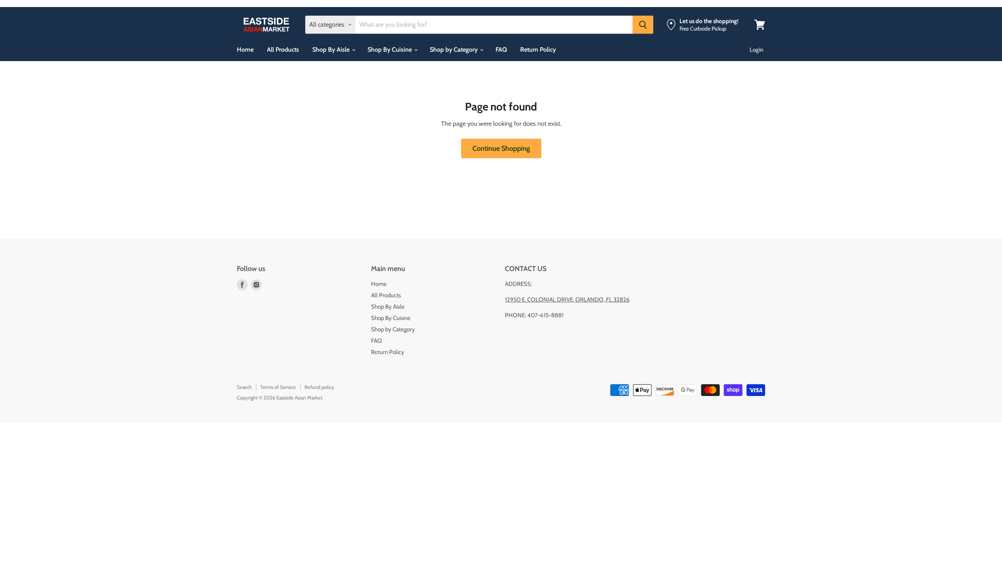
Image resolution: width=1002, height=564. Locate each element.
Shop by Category (454, 49)
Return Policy (538, 49)
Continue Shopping (501, 148)
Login (756, 49)
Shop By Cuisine (390, 49)
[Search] (643, 25)
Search (244, 387)
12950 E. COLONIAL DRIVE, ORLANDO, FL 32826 (567, 299)
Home (245, 49)
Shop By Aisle (331, 49)
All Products (283, 49)
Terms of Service (278, 387)
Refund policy (319, 387)
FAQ (501, 49)
